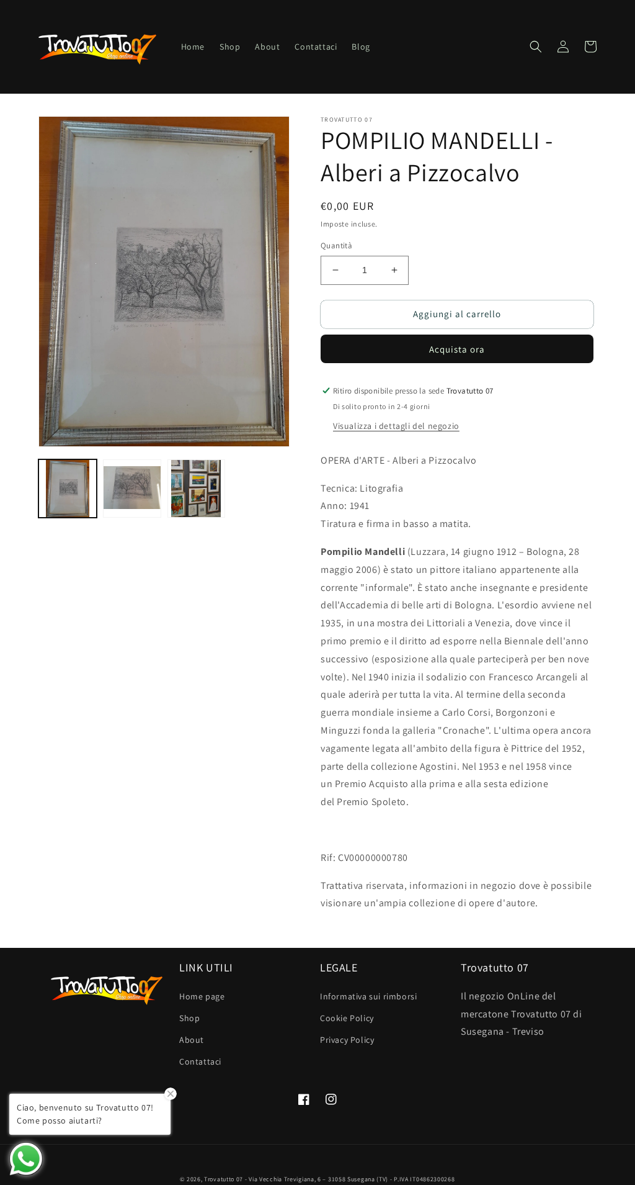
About (191, 1039)
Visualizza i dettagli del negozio (396, 425)
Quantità (336, 245)
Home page (201, 996)
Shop (189, 1018)
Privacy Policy (347, 1039)
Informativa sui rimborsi (368, 996)
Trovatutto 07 (224, 1179)
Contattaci (200, 1061)
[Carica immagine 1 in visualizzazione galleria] (67, 488)
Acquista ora (457, 349)
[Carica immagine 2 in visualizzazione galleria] (132, 488)
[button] (535, 46)
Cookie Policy (347, 1018)
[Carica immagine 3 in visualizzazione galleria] (196, 488)
